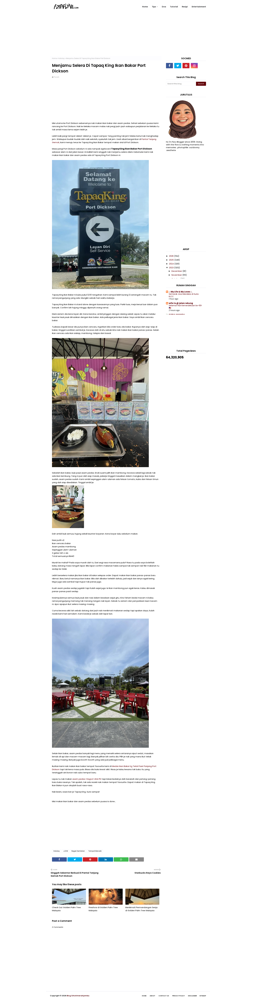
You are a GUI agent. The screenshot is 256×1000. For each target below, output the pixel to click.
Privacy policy (178, 996)
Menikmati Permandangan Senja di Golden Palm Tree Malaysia (141, 909)
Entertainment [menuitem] (199, 6)
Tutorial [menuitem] (174, 6)
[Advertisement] (128, 37)
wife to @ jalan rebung (181, 303)
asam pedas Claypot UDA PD (86, 779)
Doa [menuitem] (164, 6)
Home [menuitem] (145, 6)
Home (54, 58)
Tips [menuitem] (154, 6)
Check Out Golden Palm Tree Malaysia (66, 909)
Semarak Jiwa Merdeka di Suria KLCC (184, 295)
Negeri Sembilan (78, 851)
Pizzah (56, 77)
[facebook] (169, 65)
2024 (171, 263)
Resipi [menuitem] (185, 6)
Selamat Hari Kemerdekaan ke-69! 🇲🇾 (185, 306)
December (177, 271)
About (152, 996)
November (176, 275)
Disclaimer (192, 996)
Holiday (61, 58)
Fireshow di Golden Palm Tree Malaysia (103, 909)
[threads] (202, 65)
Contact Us (164, 996)
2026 (171, 256)
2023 (171, 267)
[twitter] (177, 65)
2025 (171, 259)
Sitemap (202, 996)
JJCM (65, 851)
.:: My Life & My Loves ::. (180, 291)
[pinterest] (186, 65)
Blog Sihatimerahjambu (78, 995)
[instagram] (194, 65)
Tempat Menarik (94, 851)
